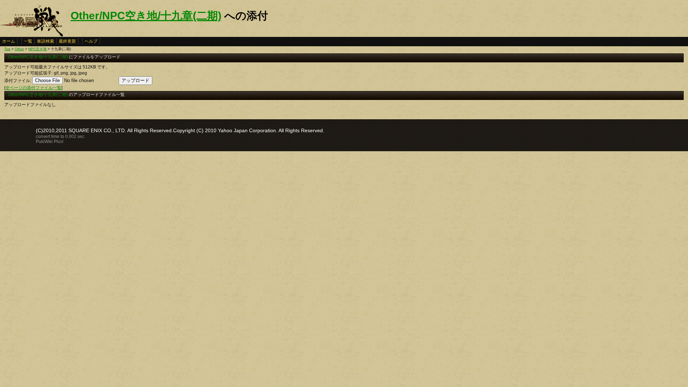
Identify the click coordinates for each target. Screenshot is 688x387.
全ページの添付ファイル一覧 (33, 87)
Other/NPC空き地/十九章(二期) (146, 16)
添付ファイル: (17, 80)
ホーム (8, 41)
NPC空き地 (37, 49)
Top (7, 49)
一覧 (28, 41)
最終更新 (67, 41)
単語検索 (45, 41)
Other (19, 49)
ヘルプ (91, 41)
